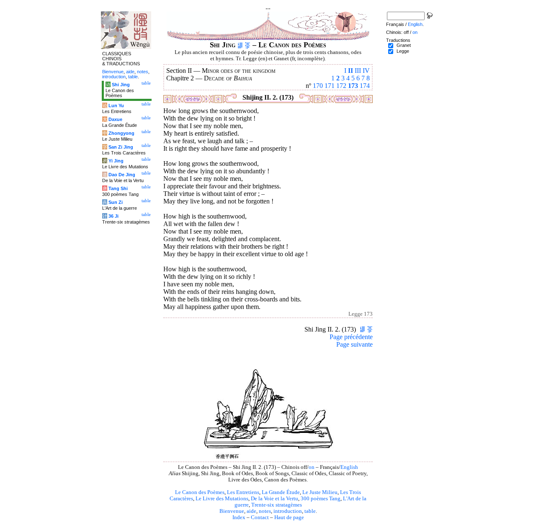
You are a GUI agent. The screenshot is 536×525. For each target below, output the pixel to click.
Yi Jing (116, 160)
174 (365, 85)
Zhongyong (121, 133)
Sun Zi (115, 202)
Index (238, 517)
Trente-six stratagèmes (276, 505)
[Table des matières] (247, 45)
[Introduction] (240, 45)
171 (330, 85)
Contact (260, 517)
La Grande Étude (281, 492)
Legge (403, 51)
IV (366, 70)
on (311, 467)
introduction (287, 511)
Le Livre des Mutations (222, 499)
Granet (404, 45)
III (358, 70)
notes (265, 511)
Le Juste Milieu (320, 492)
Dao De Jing (121, 174)
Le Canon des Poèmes (199, 492)
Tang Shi (118, 188)
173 (353, 85)
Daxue (115, 119)
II (350, 70)
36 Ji (113, 216)
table (310, 511)
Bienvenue (231, 511)
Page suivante (354, 344)
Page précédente (351, 336)
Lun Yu (116, 105)
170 (318, 85)
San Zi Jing (120, 146)
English (349, 467)
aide (251, 511)
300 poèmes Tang (320, 499)
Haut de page (289, 517)
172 (341, 85)
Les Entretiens (243, 492)
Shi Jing (121, 84)
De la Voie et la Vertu (274, 499)
